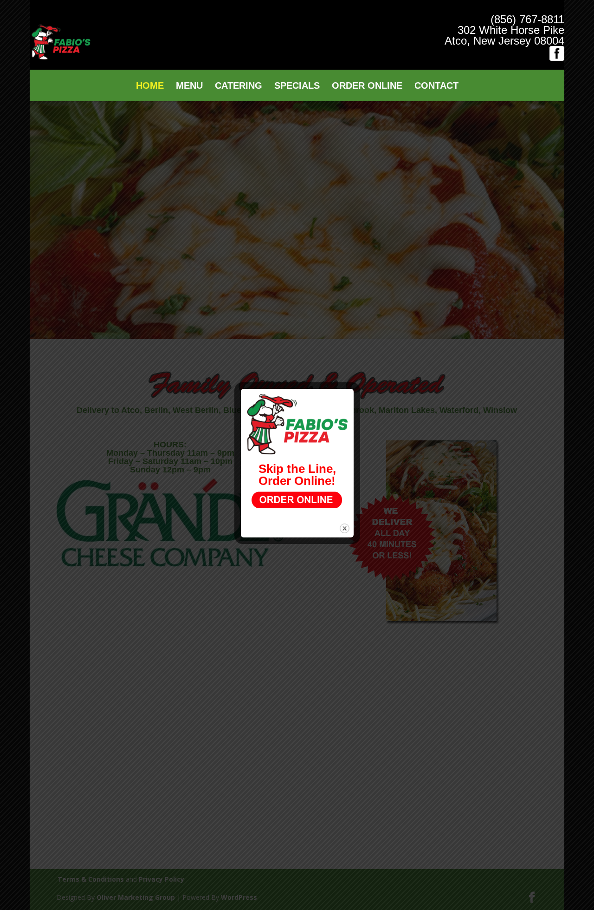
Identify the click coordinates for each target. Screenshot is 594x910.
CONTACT (436, 86)
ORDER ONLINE (367, 86)
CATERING (238, 86)
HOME (150, 86)
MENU (189, 86)
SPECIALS (297, 86)
